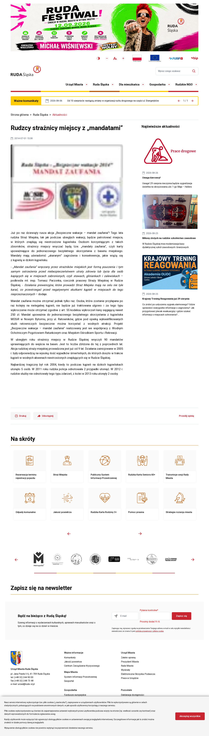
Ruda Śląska (101, 84)
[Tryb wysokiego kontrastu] (98, 58)
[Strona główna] (26, 71)
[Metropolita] (38, 559)
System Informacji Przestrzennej (80, 677)
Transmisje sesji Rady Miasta (180, 466)
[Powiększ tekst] (123, 58)
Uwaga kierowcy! (169, 161)
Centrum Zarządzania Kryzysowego (82, 665)
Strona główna (20, 114)
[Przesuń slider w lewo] (69, 533)
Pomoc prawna (142, 504)
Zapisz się (181, 616)
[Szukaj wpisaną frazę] (194, 71)
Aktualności (59, 114)
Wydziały (125, 670)
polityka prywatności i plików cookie (150, 631)
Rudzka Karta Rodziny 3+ (104, 504)
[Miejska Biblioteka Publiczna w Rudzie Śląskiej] (95, 559)
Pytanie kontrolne (149, 610)
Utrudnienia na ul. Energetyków (113, 101)
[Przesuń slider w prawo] (140, 533)
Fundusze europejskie (75, 695)
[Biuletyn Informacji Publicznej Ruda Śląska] (194, 58)
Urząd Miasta (74, 84)
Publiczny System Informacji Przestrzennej (104, 466)
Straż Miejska (67, 466)
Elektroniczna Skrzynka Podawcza (138, 674)
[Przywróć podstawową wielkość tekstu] (115, 58)
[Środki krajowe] (137, 58)
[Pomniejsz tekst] (107, 58)
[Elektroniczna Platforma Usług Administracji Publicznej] (176, 58)
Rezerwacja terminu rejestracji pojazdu (29, 466)
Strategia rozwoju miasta (180, 504)
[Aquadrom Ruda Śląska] (171, 559)
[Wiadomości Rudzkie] (152, 559)
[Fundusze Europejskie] (155, 58)
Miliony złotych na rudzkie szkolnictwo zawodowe (169, 222)
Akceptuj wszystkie (190, 716)
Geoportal (69, 681)
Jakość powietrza (67, 504)
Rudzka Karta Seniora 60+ (142, 466)
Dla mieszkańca (129, 84)
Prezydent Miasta (130, 661)
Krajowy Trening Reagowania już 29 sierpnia (169, 285)
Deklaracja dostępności (132, 695)
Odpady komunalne (29, 504)
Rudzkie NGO (184, 84)
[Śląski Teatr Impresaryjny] (114, 559)
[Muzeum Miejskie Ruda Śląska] (76, 559)
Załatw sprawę (128, 657)
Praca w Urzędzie (129, 678)
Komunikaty (70, 657)
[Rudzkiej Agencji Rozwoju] (57, 559)
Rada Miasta (127, 665)
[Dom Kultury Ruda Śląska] (133, 559)
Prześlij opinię (186, 416)
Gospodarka (157, 84)
